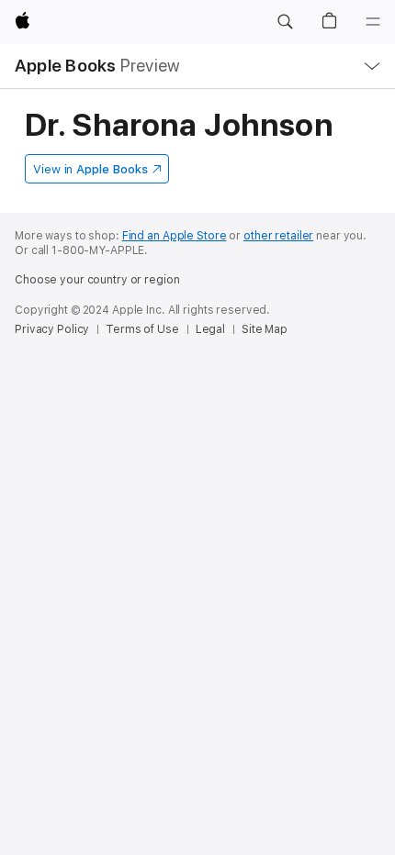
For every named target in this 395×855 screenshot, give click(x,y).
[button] (285, 22)
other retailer (278, 235)
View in (90, 169)
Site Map (265, 329)
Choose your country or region (97, 279)
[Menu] (373, 22)
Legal (210, 329)
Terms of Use (142, 329)
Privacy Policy (52, 329)
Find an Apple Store (174, 235)
